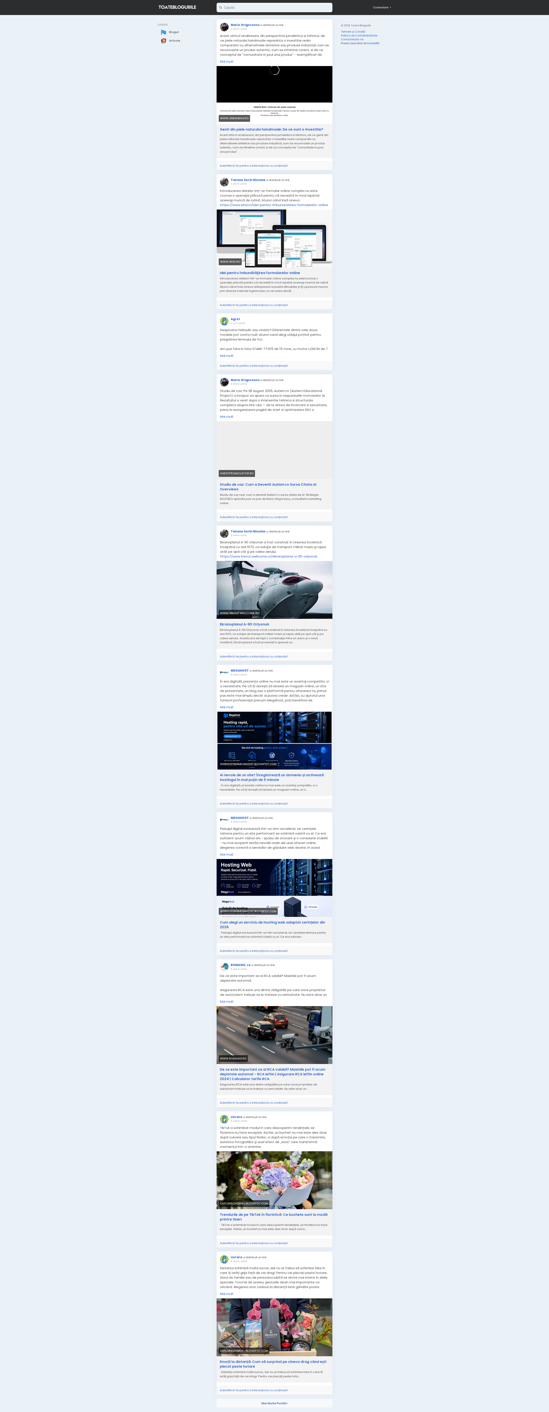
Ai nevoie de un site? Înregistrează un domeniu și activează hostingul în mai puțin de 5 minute (272, 777)
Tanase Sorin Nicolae (248, 180)
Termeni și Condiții (353, 31)
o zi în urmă (238, 323)
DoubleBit (373, 43)
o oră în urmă (239, 29)
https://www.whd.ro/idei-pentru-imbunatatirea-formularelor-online (274, 205)
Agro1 (235, 319)
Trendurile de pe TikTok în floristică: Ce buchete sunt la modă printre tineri (273, 1217)
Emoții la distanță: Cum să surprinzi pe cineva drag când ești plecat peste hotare (273, 1364)
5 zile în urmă (239, 674)
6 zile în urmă (239, 1121)
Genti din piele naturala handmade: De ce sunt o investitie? (271, 129)
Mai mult (227, 61)
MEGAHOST (240, 670)
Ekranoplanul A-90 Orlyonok (244, 624)
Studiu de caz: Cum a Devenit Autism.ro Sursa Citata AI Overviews (268, 487)
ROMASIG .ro (241, 965)
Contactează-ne (352, 39)
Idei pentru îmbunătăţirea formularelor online (260, 273)
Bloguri (173, 32)
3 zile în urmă (239, 384)
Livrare (236, 1117)
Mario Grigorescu (245, 25)
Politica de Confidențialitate (359, 35)
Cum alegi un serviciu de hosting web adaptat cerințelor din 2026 (272, 925)
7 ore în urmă (238, 183)
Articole (174, 40)
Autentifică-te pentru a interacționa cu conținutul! (254, 166)
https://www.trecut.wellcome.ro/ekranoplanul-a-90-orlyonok (268, 556)
